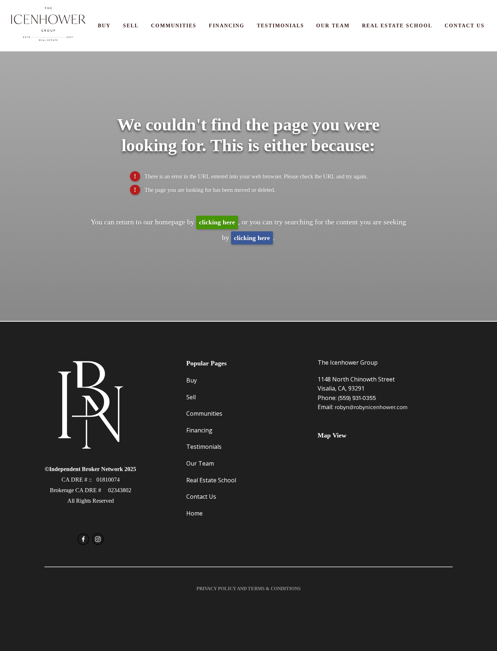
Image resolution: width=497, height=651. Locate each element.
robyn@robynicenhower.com (371, 407)
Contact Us (465, 25)
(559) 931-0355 (357, 398)
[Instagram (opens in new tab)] (98, 539)
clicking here (217, 222)
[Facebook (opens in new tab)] (83, 539)
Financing (226, 25)
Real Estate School (397, 25)
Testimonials (280, 25)
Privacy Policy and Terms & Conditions (248, 588)
